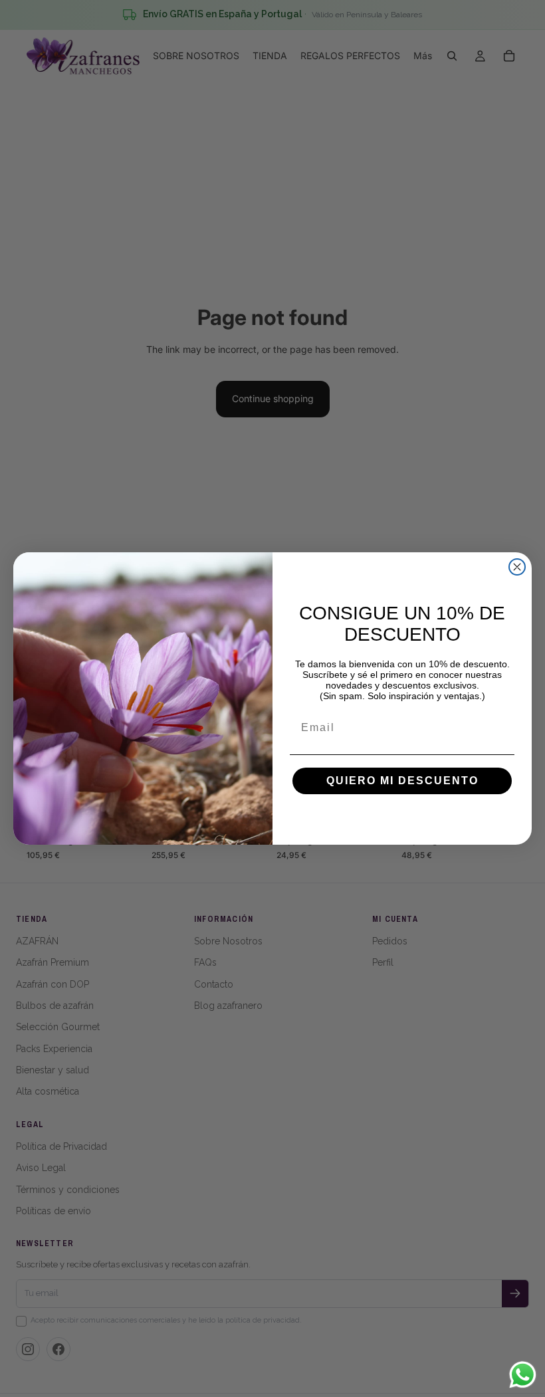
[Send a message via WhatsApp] (522, 1374)
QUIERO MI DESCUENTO (402, 780)
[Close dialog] (517, 567)
